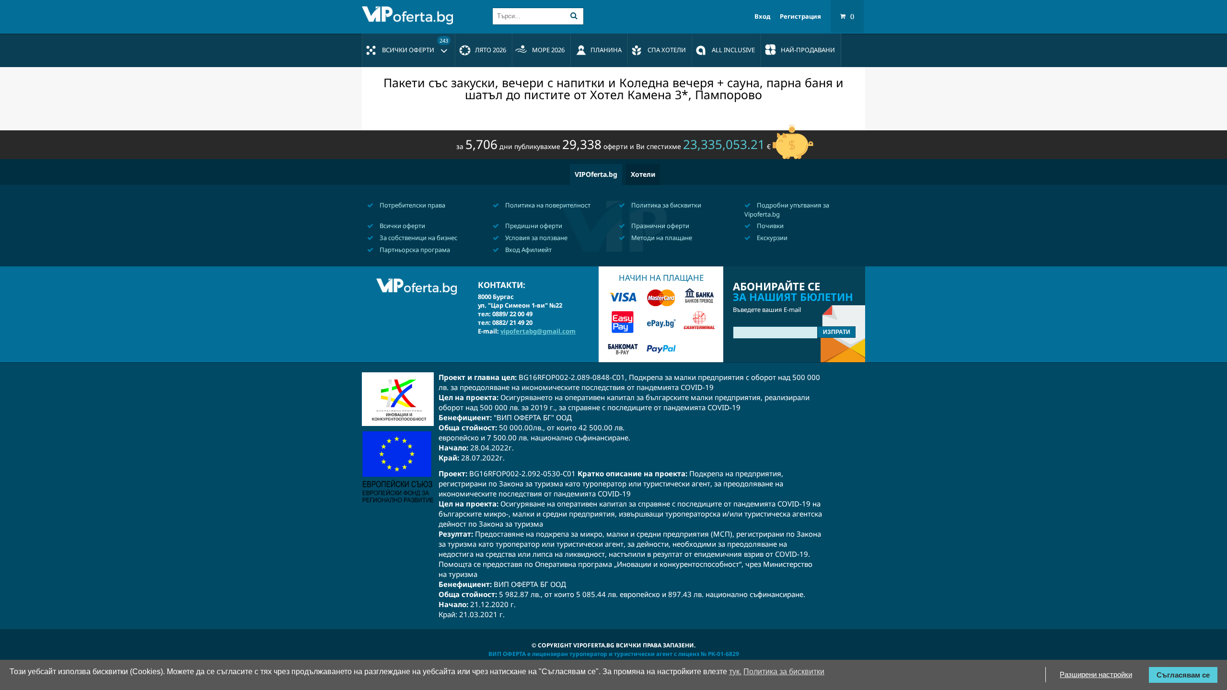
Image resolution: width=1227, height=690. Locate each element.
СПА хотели (667, 50)
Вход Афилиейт (528, 249)
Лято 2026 (490, 50)
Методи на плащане (661, 237)
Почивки (769, 225)
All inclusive (733, 50)
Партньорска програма (414, 249)
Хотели (643, 174)
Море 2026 (548, 50)
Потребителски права (411, 205)
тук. (735, 671)
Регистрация (800, 16)
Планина (606, 50)
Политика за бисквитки (665, 205)
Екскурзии (771, 237)
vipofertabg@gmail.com (538, 331)
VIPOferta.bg (596, 174)
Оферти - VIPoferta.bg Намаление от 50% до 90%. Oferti (410, 15)
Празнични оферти (659, 225)
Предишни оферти (533, 225)
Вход (762, 16)
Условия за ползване (535, 237)
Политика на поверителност (547, 205)
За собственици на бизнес (417, 237)
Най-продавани (808, 50)
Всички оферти (415, 45)
